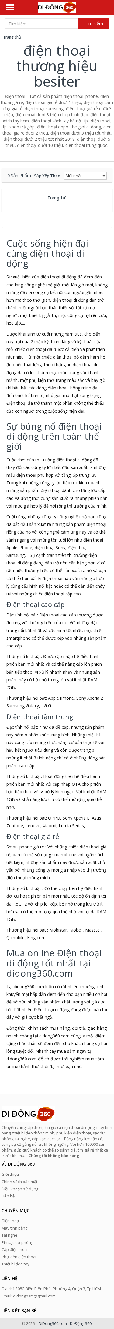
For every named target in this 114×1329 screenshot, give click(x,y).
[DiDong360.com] (57, 8)
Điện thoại (11, 1220)
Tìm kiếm (94, 23)
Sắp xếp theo (47, 175)
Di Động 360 (81, 1323)
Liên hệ (8, 1196)
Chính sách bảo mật (19, 1181)
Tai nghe (9, 1235)
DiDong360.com (53, 1323)
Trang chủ (12, 37)
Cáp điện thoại (15, 1249)
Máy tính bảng (14, 1228)
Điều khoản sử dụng (20, 1189)
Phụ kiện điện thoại (19, 1257)
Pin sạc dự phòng (17, 1242)
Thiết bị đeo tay (15, 1264)
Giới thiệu (10, 1174)
